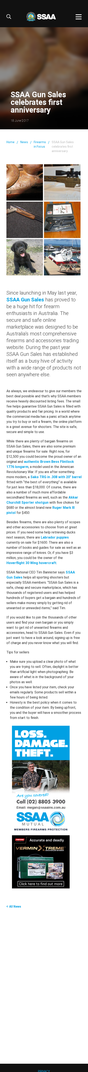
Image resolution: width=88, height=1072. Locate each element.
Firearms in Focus (40, 144)
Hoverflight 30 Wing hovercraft (31, 563)
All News (15, 906)
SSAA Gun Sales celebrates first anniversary (63, 146)
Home (10, 142)
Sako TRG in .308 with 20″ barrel (56, 477)
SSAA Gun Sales (25, 300)
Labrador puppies (55, 537)
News (24, 142)
